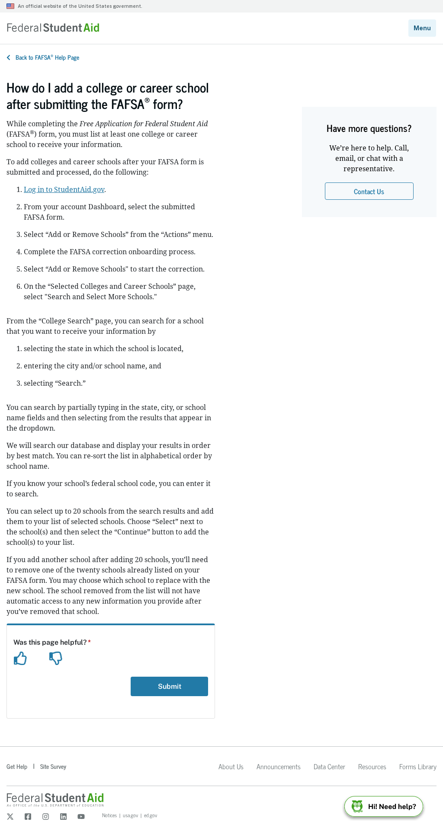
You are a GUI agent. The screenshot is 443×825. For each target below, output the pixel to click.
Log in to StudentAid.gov (64, 189)
